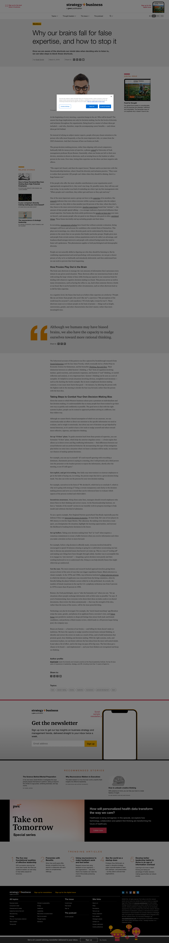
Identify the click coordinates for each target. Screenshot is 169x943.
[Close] (111, 96)
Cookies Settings (65, 106)
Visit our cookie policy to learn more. (96, 101)
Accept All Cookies (105, 106)
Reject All (91, 106)
